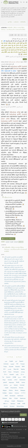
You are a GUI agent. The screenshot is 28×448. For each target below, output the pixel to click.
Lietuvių (6, 385)
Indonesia (6, 364)
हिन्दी (23, 367)
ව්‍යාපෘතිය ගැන (9, 429)
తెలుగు (5, 374)
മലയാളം (23, 372)
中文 (4, 369)
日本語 (14, 377)
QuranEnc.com (4, 432)
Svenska (10, 380)
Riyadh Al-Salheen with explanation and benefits (13, 438)
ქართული (7, 401)
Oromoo (17, 393)
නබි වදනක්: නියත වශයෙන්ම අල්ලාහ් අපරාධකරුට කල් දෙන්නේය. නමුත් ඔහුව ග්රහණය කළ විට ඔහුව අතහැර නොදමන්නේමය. (15, 340)
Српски (16, 385)
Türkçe (5, 367)
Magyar (5, 390)
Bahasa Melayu (20, 406)
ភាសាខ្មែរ (5, 404)
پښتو (19, 377)
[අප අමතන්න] (23, 2)
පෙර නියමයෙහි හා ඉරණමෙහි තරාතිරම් (15, 30)
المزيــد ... (24, 59)
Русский (11, 367)
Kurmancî (12, 406)
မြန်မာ (22, 374)
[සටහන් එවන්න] (21, 54)
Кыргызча (11, 382)
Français (22, 364)
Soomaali (22, 385)
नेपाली (17, 382)
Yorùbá (23, 382)
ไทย (3, 377)
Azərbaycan (20, 396)
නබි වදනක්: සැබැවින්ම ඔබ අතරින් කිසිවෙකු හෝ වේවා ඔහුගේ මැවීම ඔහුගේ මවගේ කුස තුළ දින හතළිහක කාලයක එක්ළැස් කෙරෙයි (14, 260)
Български (12, 396)
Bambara (13, 404)
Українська (22, 398)
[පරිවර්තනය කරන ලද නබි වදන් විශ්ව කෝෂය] (11, 2)
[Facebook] (2, 419)
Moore (16, 390)
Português (16, 372)
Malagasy (23, 390)
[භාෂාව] (26, 2)
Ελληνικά (5, 398)
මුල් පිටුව (10, 22)
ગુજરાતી (5, 382)
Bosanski (17, 367)
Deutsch (8, 377)
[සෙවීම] (21, 2)
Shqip (4, 380)
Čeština (11, 390)
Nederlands (22, 380)
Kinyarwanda (14, 388)
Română (21, 388)
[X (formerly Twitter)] (6, 419)
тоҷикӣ (6, 388)
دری (11, 385)
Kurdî (4, 372)
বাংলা (17, 364)
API (25, 429)
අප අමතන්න (19, 429)
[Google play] (16, 419)
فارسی (9, 369)
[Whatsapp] (9, 419)
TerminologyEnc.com (14, 432)
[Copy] (19, 54)
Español (21, 361)
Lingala (13, 401)
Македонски (20, 401)
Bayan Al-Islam (4, 440)
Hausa (9, 372)
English (11, 361)
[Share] (15, 35)
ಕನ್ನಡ (23, 393)
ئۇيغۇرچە (12, 364)
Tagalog (23, 369)
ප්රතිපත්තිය (23, 22)
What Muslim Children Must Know (9, 436)
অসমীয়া (24, 377)
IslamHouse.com (5, 434)
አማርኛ (15, 380)
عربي (6, 361)
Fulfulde (5, 393)
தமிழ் (17, 374)
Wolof (6, 396)
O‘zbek (16, 398)
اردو (16, 361)
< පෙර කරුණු (9, 357)
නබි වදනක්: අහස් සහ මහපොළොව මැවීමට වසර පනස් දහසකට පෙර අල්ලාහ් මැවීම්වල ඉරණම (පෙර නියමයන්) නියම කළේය (15, 348)
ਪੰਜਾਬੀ (18, 404)
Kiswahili (12, 374)
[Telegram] (13, 419)
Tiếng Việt (16, 369)
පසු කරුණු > (19, 357)
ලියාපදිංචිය (23, 415)
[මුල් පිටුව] (1, 2)
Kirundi (5, 406)
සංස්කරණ (16, 22)
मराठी (23, 404)
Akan (10, 398)
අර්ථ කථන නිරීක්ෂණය (8, 239)
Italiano (10, 393)
